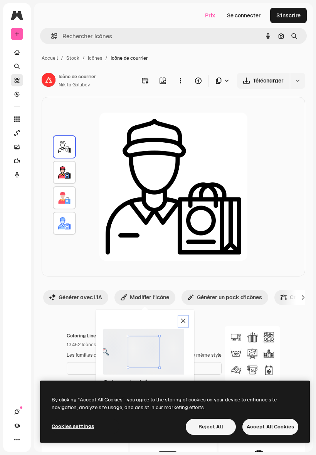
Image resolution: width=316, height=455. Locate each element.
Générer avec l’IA (80, 297)
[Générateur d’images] (17, 147)
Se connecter (244, 15)
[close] (183, 321)
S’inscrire (288, 15)
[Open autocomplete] (51, 36)
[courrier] (64, 146)
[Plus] (17, 439)
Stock (72, 58)
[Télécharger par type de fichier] (223, 81)
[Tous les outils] (17, 119)
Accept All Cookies (270, 426)
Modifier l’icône (149, 297)
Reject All (210, 426)
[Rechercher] (17, 66)
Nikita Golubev (74, 85)
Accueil (50, 58)
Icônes (95, 58)
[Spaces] (17, 133)
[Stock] (17, 80)
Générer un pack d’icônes (229, 297)
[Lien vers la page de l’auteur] (48, 81)
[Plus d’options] (180, 80)
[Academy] (17, 426)
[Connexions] (17, 412)
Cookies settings (73, 426)
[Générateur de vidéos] (17, 161)
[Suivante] (303, 297)
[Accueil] (17, 52)
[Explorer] (17, 94)
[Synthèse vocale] (17, 175)
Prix (210, 15)
